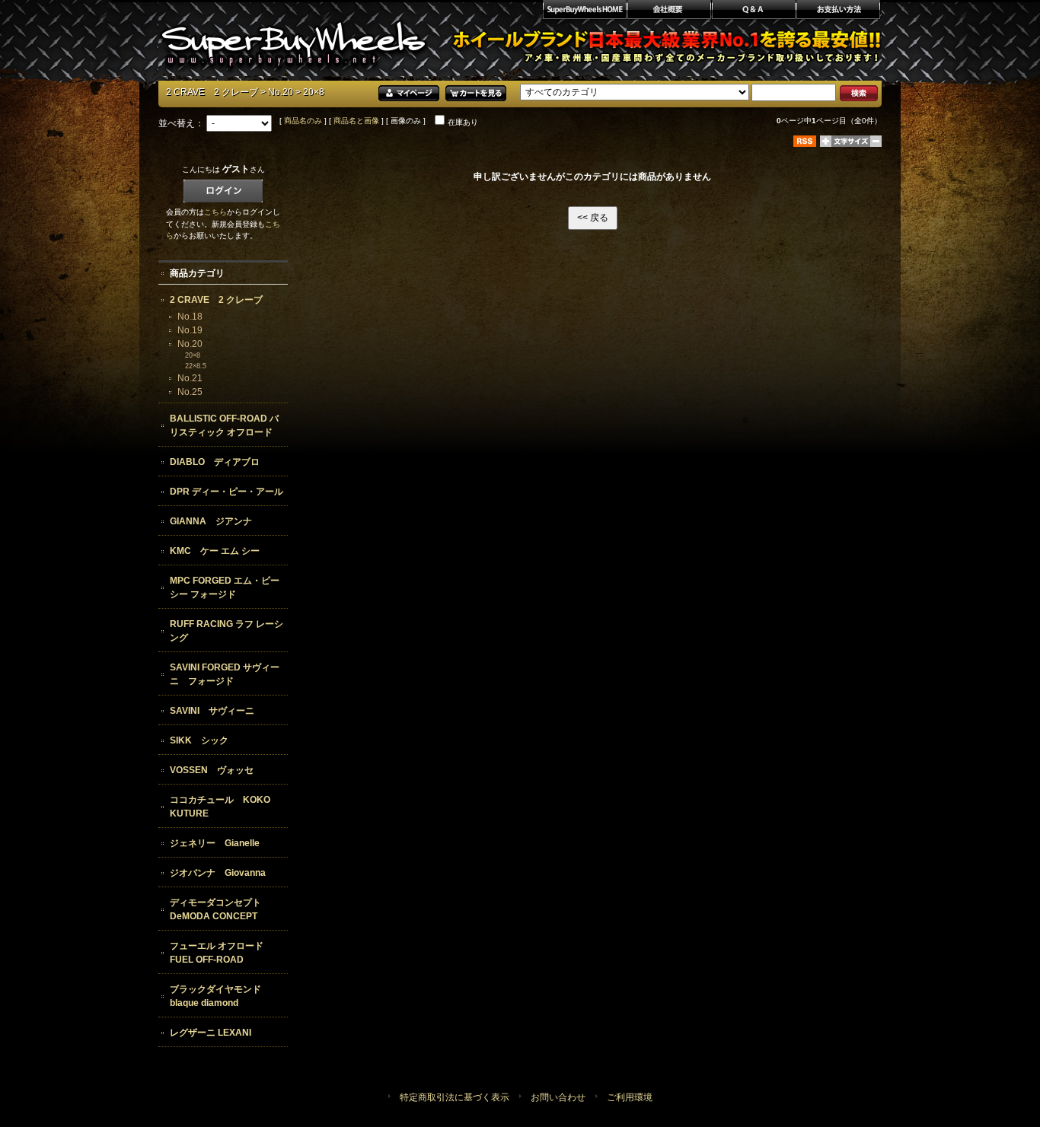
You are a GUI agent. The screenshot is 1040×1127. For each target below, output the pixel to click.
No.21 (190, 378)
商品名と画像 (356, 120)
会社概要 (669, 11)
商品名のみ (303, 120)
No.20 (280, 92)
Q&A (753, 11)
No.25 (190, 392)
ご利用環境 (629, 1097)
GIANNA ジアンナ (211, 521)
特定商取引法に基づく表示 (454, 1097)
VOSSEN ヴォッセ (212, 770)
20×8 (192, 355)
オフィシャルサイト (584, 11)
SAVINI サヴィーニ (212, 710)
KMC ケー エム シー (215, 551)
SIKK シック (199, 740)
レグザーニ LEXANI (210, 1032)
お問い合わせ (558, 1097)
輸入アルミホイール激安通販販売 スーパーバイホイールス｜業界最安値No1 (293, 38)
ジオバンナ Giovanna (218, 873)
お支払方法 (839, 11)
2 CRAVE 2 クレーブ (212, 92)
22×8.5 (195, 366)
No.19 (190, 330)
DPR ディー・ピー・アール (226, 491)
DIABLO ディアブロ (215, 462)
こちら (215, 212)
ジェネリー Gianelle (215, 843)
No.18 (190, 316)
